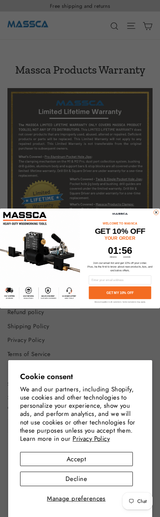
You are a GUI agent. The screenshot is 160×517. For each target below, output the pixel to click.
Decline (76, 478)
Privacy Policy (91, 438)
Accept (76, 459)
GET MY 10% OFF (120, 292)
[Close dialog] (156, 212)
